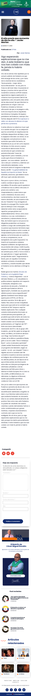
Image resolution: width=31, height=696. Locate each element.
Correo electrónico (9, 499)
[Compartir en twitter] (8, 453)
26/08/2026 (13, 610)
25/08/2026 (13, 620)
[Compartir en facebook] (4, 453)
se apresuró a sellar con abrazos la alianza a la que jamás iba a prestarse (15, 121)
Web (4, 506)
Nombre (6, 492)
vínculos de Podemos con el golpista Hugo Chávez (14, 274)
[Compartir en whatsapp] (12, 453)
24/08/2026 (13, 631)
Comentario (7, 472)
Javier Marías (25, 53)
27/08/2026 (13, 601)
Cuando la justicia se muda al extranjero (18, 618)
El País (14, 49)
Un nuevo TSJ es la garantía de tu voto (17, 628)
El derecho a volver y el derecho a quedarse (18, 608)
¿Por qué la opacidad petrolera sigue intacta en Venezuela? (19, 598)
